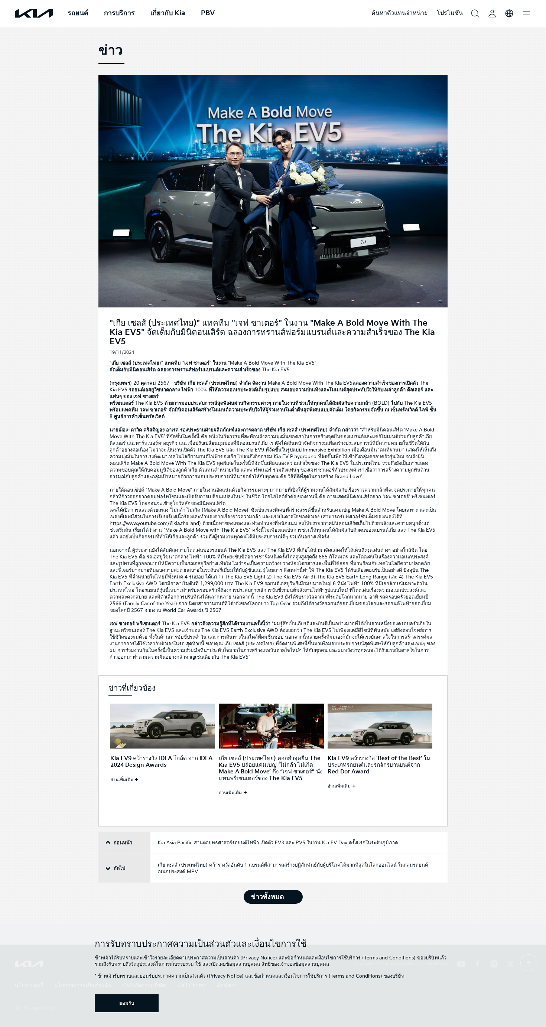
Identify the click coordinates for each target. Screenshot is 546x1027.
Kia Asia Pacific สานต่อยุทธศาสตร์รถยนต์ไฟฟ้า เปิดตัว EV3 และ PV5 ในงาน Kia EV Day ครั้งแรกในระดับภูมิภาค (278, 843)
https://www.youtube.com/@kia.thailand (154, 523)
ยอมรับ (126, 1003)
